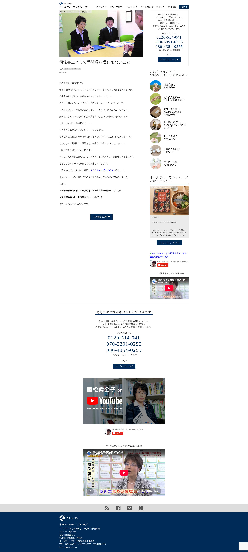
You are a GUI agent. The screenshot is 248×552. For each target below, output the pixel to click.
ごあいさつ (101, 7)
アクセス (160, 7)
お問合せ (184, 7)
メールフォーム (168, 59)
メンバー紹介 (131, 7)
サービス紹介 (147, 7)
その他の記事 (100, 216)
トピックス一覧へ (169, 242)
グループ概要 (116, 7)
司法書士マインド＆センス (72, 69)
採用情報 (172, 7)
